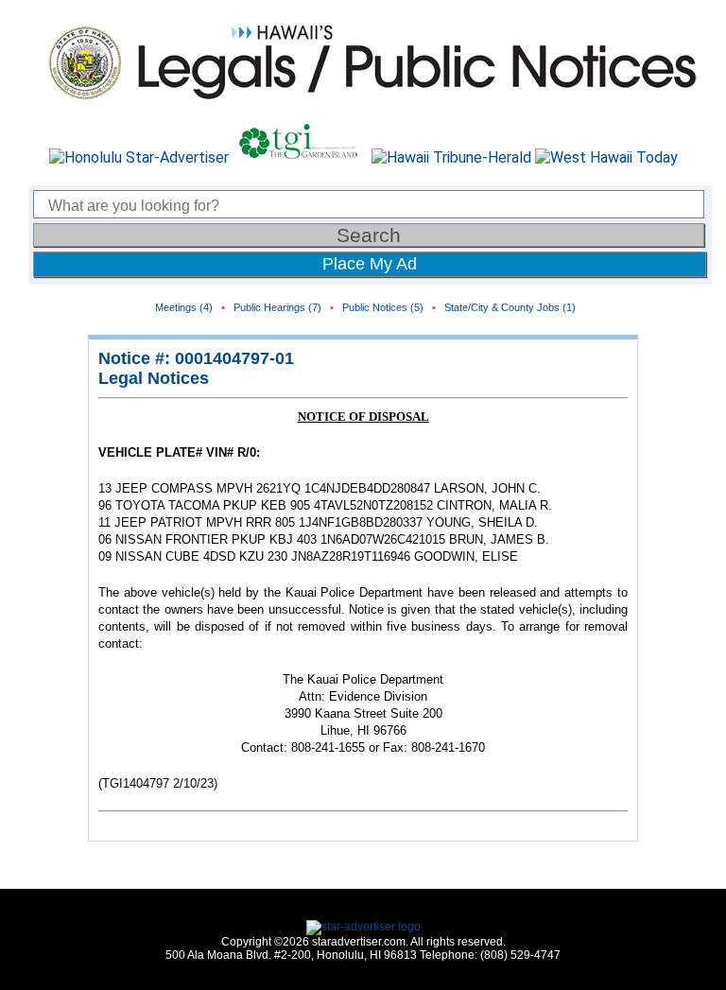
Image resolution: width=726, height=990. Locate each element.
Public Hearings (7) (277, 307)
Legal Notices (153, 378)
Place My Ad (369, 263)
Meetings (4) (184, 307)
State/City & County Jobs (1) (510, 307)
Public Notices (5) (383, 307)
